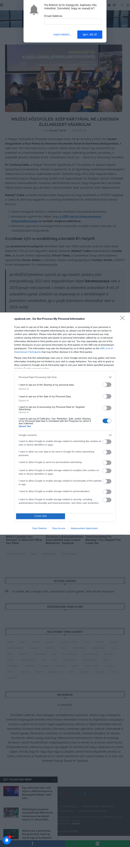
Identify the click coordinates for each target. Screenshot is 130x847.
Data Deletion (39, 528)
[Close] (123, 319)
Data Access (58, 528)
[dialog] (65, 423)
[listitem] (65, 377)
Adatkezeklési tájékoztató (84, 528)
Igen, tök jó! (90, 34)
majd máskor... (62, 34)
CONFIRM (40, 516)
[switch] (107, 384)
